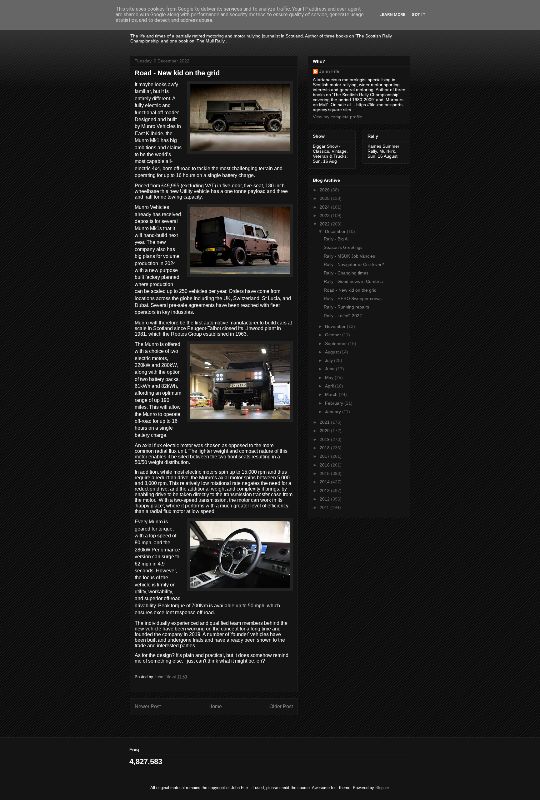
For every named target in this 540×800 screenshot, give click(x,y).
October (333, 334)
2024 (325, 207)
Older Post (281, 706)
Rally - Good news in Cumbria (353, 281)
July (329, 360)
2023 (325, 215)
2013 (325, 490)
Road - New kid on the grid (350, 290)
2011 (325, 507)
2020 (325, 430)
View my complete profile (337, 116)
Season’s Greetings (343, 247)
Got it (419, 14)
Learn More (392, 14)
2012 (325, 498)
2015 (325, 473)
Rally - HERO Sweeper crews (353, 298)
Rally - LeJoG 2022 (343, 315)
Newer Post (148, 706)
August (332, 351)
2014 (325, 481)
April (330, 385)
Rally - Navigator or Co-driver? (354, 264)
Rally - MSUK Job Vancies (349, 256)
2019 (325, 439)
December (336, 231)
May (330, 377)
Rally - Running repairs (346, 306)
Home (215, 706)
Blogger (382, 787)
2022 (325, 223)
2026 (325, 189)
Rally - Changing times (346, 272)
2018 (325, 447)
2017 (325, 456)
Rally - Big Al (336, 238)
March (332, 394)
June (330, 368)
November (336, 326)
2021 (325, 422)
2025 (325, 198)
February (334, 403)
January (333, 411)
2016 (325, 464)
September (336, 343)
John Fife (329, 71)
